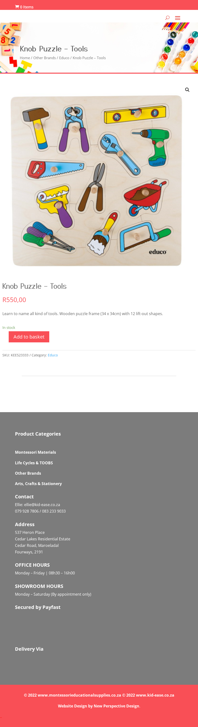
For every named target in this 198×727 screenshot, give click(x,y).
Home (25, 57)
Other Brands (44, 57)
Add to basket (29, 336)
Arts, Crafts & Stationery (38, 483)
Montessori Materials (35, 452)
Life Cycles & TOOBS (34, 463)
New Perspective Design (116, 706)
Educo (64, 57)
